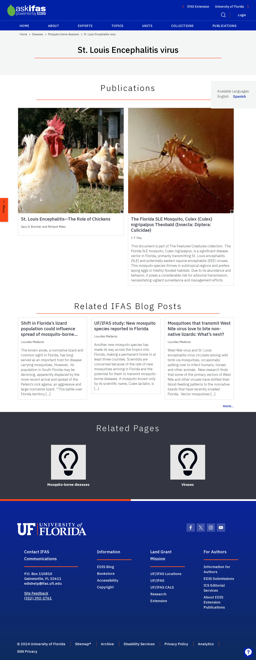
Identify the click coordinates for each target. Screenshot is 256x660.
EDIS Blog (105, 566)
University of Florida (229, 7)
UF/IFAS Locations (165, 573)
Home (24, 26)
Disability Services (139, 643)
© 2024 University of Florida (41, 643)
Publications (224, 26)
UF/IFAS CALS (162, 587)
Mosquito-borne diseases (63, 34)
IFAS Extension (198, 7)
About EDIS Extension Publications (214, 602)
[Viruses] (187, 462)
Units (147, 26)
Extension (158, 600)
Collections (182, 26)
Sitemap (82, 643)
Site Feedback (36, 593)
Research (158, 594)
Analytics (206, 643)
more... (228, 406)
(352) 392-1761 (38, 598)
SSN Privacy (27, 651)
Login (242, 15)
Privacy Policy (176, 643)
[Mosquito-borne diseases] (68, 462)
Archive (107, 643)
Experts (85, 26)
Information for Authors (217, 569)
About (53, 26)
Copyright (105, 587)
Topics (117, 26)
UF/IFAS (157, 580)
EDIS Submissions (219, 578)
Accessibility (107, 580)
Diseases (37, 34)
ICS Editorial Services (214, 588)
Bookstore (106, 573)
